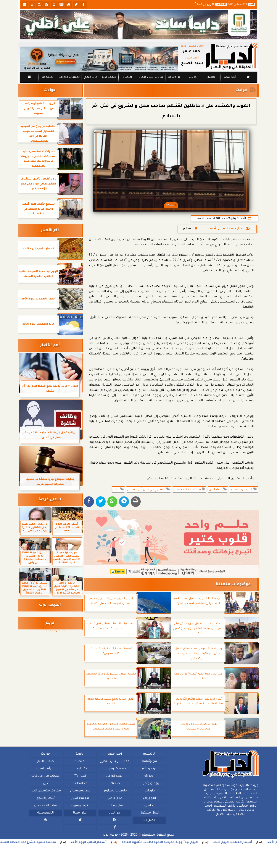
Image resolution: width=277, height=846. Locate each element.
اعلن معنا (80, 813)
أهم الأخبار (50, 345)
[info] (32, 4)
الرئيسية (149, 754)
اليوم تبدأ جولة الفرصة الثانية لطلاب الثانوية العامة (191, 842)
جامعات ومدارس (115, 791)
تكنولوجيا (47, 77)
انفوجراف (149, 798)
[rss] (46, 4)
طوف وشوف (80, 805)
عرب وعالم (90, 77)
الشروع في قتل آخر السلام (146, 490)
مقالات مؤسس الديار (45, 791)
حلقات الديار (109, 77)
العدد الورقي (114, 776)
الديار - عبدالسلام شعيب (225, 229)
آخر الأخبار (50, 230)
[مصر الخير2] (171, 543)
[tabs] (24, 4)
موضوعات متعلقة (233, 584)
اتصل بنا (149, 820)
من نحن (114, 813)
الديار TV (80, 776)
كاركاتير (149, 791)
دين (45, 783)
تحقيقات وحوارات (68, 77)
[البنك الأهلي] (138, 24)
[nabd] (54, 4)
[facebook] (83, 4)
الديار (116, 490)
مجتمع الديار (80, 798)
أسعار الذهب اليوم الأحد (120, 842)
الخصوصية (45, 813)
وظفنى (149, 805)
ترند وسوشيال (80, 791)
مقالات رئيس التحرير (150, 77)
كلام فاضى (114, 798)
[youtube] (68, 4)
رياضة (211, 77)
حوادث (193, 77)
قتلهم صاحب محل (187, 490)
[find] (39, 4)
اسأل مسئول (149, 813)
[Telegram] (124, 501)
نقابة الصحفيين (45, 805)
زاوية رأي (149, 776)
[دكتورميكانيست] (99, 59)
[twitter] (76, 4)
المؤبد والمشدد (241, 490)
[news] (61, 4)
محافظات (80, 783)
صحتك (115, 783)
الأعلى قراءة (50, 500)
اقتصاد (127, 77)
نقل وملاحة (115, 805)
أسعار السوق (45, 798)
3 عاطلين (216, 490)
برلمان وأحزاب (149, 783)
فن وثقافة (174, 77)
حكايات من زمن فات (45, 776)
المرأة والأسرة (45, 769)
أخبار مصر (229, 77)
